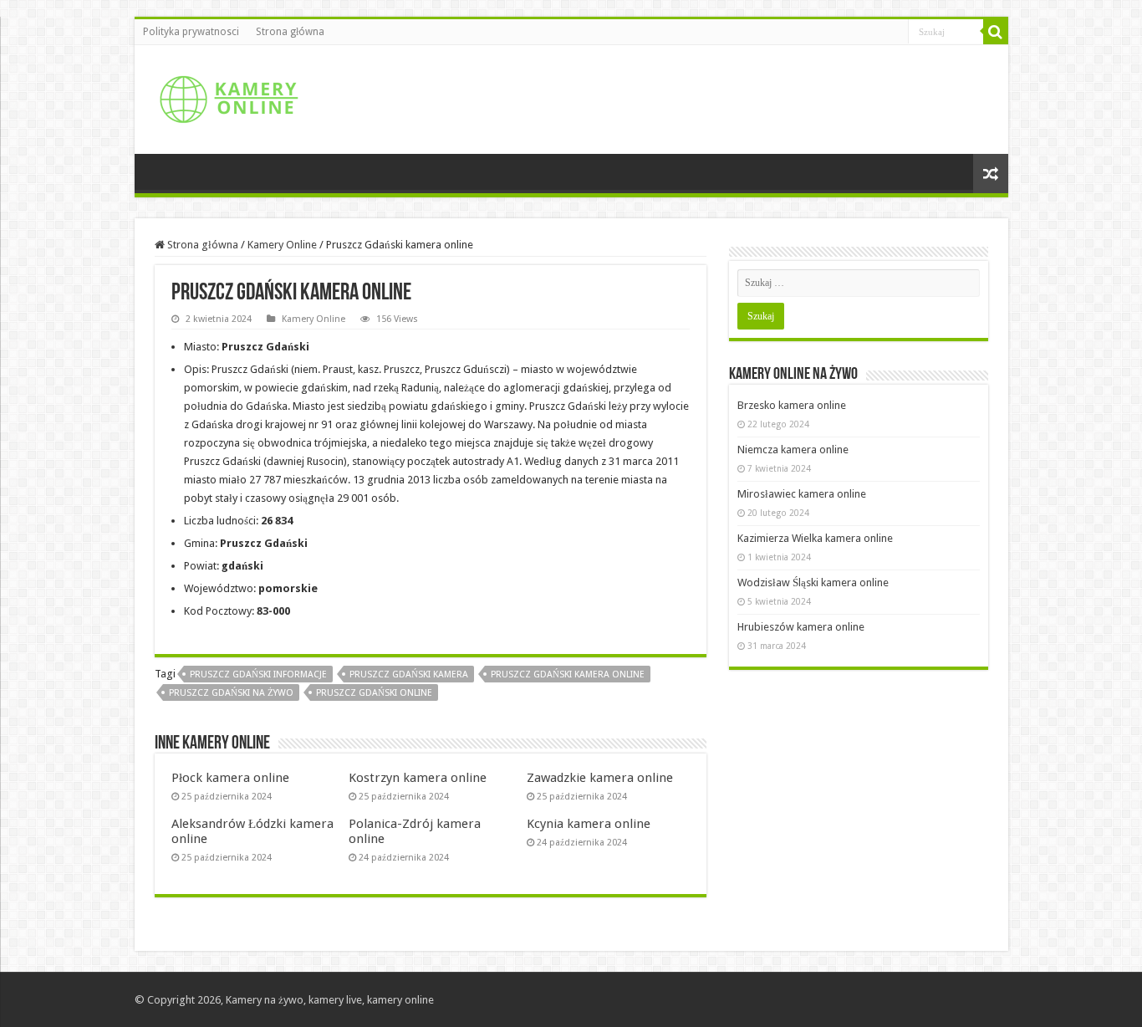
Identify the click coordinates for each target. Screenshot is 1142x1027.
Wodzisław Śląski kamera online (813, 582)
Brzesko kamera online (791, 405)
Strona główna (290, 32)
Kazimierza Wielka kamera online (815, 538)
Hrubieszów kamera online (800, 627)
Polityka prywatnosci (191, 32)
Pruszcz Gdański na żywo (231, 692)
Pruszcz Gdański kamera (408, 674)
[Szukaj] (995, 31)
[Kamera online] (226, 96)
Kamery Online (282, 244)
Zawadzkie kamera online (600, 777)
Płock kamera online (230, 777)
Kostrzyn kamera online (418, 777)
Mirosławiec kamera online (801, 494)
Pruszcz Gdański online (374, 692)
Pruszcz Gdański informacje (258, 674)
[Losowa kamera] (990, 173)
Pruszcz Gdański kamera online (568, 674)
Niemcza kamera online (793, 449)
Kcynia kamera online (588, 823)
